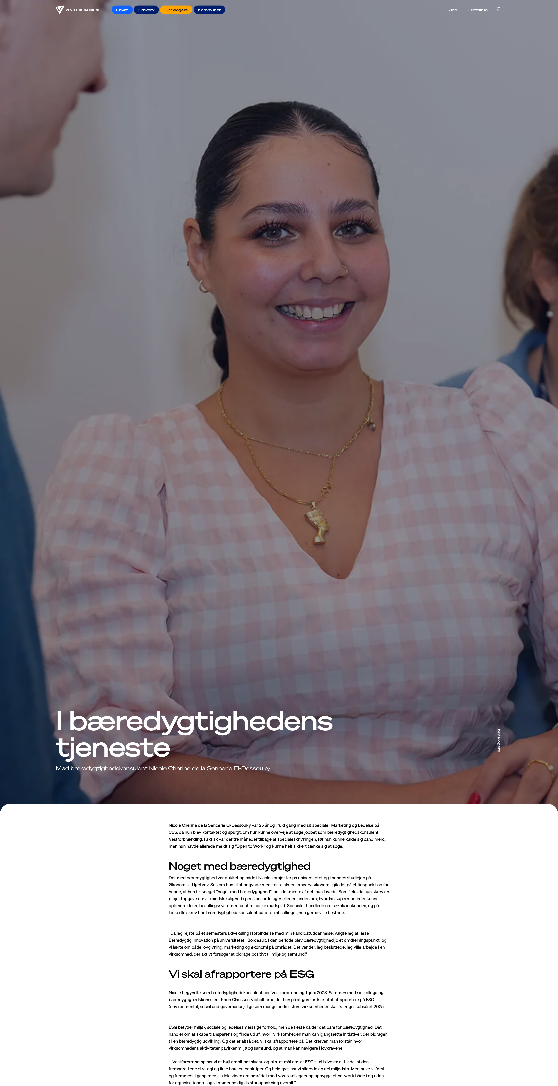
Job (453, 9)
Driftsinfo (478, 9)
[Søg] (497, 9)
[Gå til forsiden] (78, 10)
